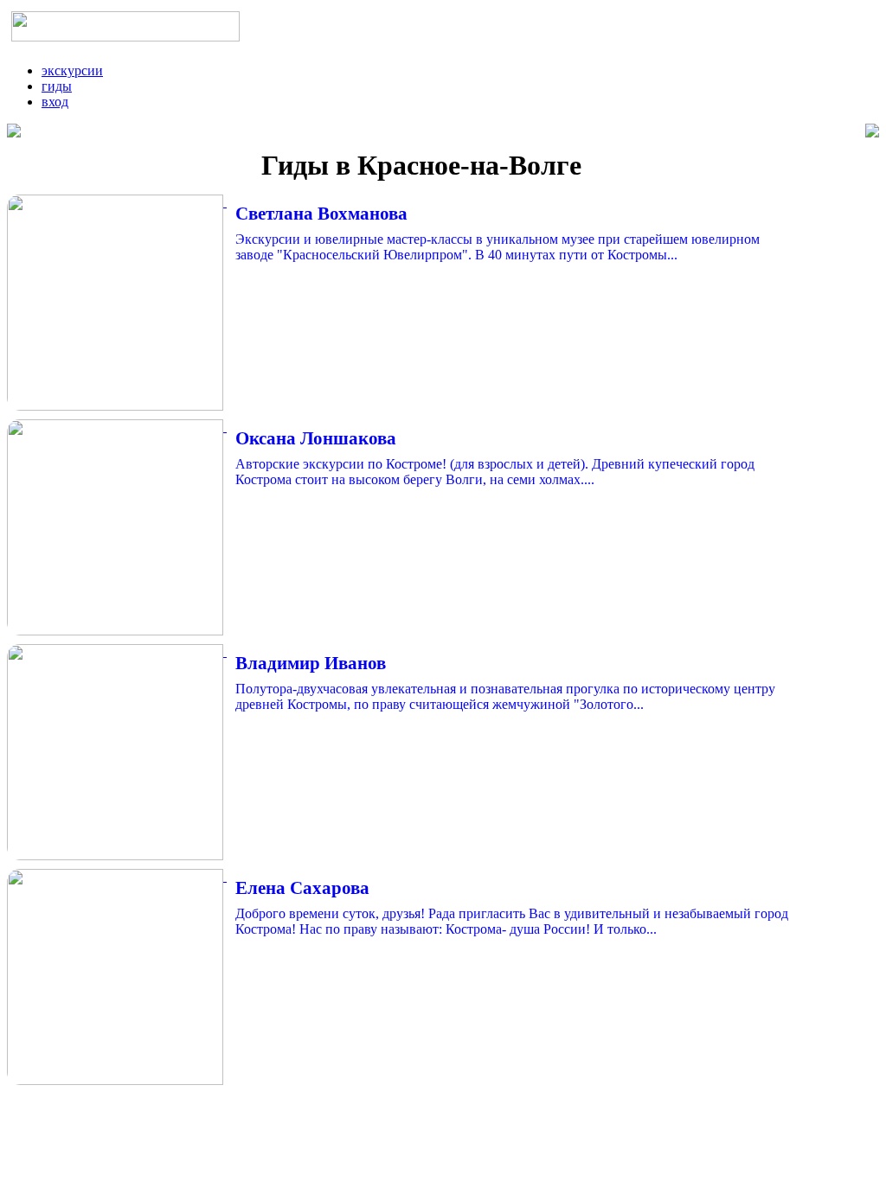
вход (55, 101)
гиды (57, 86)
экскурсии (72, 70)
